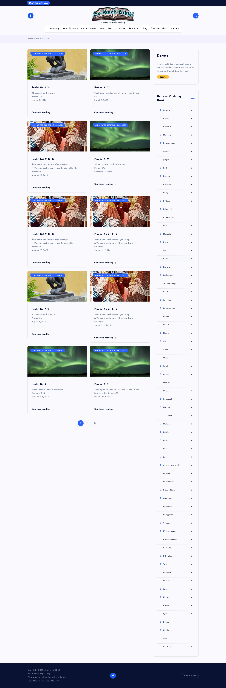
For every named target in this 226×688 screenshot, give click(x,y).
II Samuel (177, 184)
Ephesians (177, 506)
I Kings (177, 192)
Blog (145, 29)
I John (177, 614)
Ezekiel (177, 316)
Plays (102, 29)
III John (166, 630)
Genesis (177, 110)
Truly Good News (159, 29)
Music (111, 29)
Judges (177, 159)
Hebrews (177, 580)
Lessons (121, 29)
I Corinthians (177, 481)
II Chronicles (168, 218)
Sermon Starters (88, 29)
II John (166, 622)
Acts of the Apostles (177, 465)
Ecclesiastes (177, 275)
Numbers (177, 135)
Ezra (177, 225)
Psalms (177, 259)
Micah (177, 374)
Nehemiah (177, 234)
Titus (177, 564)
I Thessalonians (177, 531)
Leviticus (177, 126)
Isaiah (177, 292)
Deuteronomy (177, 143)
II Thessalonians (177, 539)
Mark (177, 440)
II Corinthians (177, 490)
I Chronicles (168, 209)
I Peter (177, 597)
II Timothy (177, 556)
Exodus (177, 118)
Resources (134, 29)
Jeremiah (177, 300)
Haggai (177, 407)
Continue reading (41, 113)
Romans (177, 473)
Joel (177, 341)
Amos (177, 349)
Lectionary (54, 29)
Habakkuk (177, 391)
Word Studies (69, 29)
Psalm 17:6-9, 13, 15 (43, 159)
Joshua (177, 151)
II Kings (177, 201)
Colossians (177, 523)
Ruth (177, 168)
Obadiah (167, 358)
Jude (165, 639)
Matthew (177, 432)
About (174, 29)
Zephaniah (177, 399)
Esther (177, 242)
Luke (177, 448)
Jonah (177, 366)
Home (30, 39)
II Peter (177, 605)
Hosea (177, 333)
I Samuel (177, 176)
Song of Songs (177, 283)
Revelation (177, 647)
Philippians (177, 514)
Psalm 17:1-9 (101, 159)
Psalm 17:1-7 (101, 87)
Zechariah (177, 415)
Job (177, 250)
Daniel (177, 325)
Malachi (177, 424)
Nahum (166, 383)
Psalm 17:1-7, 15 (42, 39)
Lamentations (177, 308)
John (177, 457)
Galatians (177, 498)
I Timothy (177, 547)
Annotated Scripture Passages (47, 54)
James (177, 589)
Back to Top (191, 675)
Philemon (177, 572)
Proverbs (177, 267)
